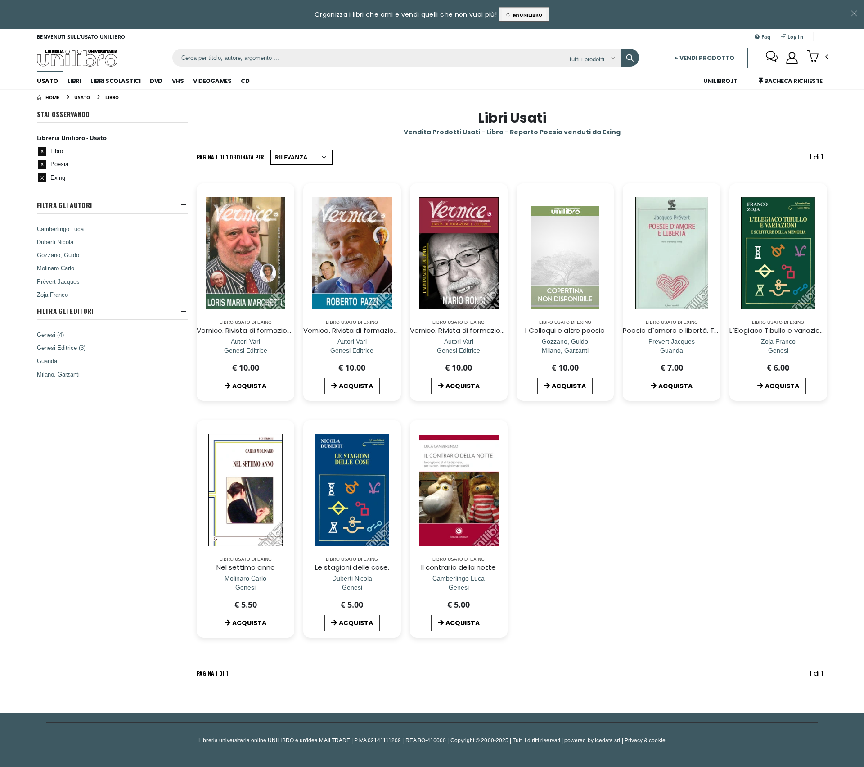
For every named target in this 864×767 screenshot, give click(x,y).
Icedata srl (608, 740)
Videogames (212, 81)
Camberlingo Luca (60, 229)
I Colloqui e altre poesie (565, 330)
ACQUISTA (249, 385)
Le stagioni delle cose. (352, 567)
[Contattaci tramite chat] (772, 57)
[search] (630, 58)
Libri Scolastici (115, 81)
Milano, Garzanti (58, 374)
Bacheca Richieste (793, 81)
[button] (817, 57)
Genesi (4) (50, 335)
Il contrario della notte (458, 567)
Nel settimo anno (245, 567)
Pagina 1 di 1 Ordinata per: (231, 157)
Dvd (156, 81)
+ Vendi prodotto (704, 58)
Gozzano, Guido (58, 255)
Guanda (47, 361)
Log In (794, 36)
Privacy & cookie (645, 740)
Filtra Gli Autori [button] (64, 205)
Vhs (178, 81)
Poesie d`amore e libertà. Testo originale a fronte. (707, 330)
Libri (74, 81)
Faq (765, 36)
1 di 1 (818, 158)
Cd (245, 81)
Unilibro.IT (720, 81)
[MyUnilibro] (792, 57)
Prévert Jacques (58, 281)
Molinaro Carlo (55, 268)
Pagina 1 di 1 (212, 673)
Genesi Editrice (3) (61, 348)
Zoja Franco (52, 294)
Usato (47, 81)
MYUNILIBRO (526, 15)
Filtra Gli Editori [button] (65, 311)
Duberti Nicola (55, 242)
